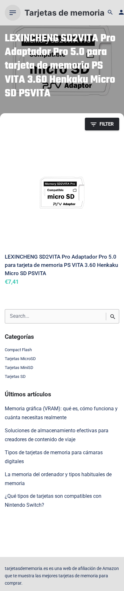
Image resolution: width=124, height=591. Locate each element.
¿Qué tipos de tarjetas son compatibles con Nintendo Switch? (53, 500)
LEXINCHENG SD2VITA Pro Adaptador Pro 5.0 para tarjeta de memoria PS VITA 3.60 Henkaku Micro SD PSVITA (61, 265)
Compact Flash (18, 349)
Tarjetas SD (15, 376)
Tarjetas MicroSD (20, 358)
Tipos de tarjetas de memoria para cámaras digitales (54, 457)
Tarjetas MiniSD (19, 367)
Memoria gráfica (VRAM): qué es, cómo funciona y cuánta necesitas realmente (61, 413)
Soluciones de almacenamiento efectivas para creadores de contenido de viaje (56, 435)
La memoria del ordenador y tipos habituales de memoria (58, 479)
